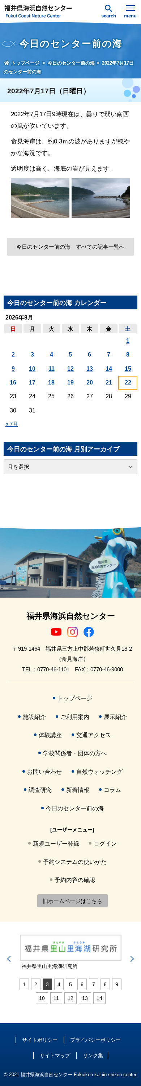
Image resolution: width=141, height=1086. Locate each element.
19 (70, 382)
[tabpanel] (70, 952)
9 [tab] (116, 984)
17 (32, 382)
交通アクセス (93, 735)
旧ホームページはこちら (72, 901)
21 (109, 382)
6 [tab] (82, 984)
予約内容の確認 (75, 880)
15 (128, 369)
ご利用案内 (74, 717)
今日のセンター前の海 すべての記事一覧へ (70, 247)
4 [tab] (58, 984)
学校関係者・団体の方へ (75, 753)
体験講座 (50, 735)
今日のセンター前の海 (75, 808)
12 (70, 369)
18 (51, 382)
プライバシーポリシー (95, 1040)
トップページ (74, 698)
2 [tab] (35, 984)
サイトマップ (55, 1055)
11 (51, 369)
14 (109, 369)
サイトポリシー (39, 1040)
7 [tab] (93, 984)
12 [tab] (70, 998)
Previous (10, 959)
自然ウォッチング (99, 772)
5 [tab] (70, 984)
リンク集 (93, 1055)
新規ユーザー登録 (56, 844)
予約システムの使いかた (75, 862)
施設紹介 (34, 717)
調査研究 (40, 790)
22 (128, 382)
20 (89, 382)
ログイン (105, 844)
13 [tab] (85, 998)
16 (13, 382)
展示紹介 (115, 717)
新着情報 (77, 790)
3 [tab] (47, 984)
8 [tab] (105, 984)
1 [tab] (24, 984)
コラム (112, 790)
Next (130, 959)
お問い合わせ (44, 772)
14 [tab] (99, 998)
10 (32, 369)
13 (89, 369)
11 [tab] (56, 998)
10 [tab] (42, 998)
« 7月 (11, 424)
